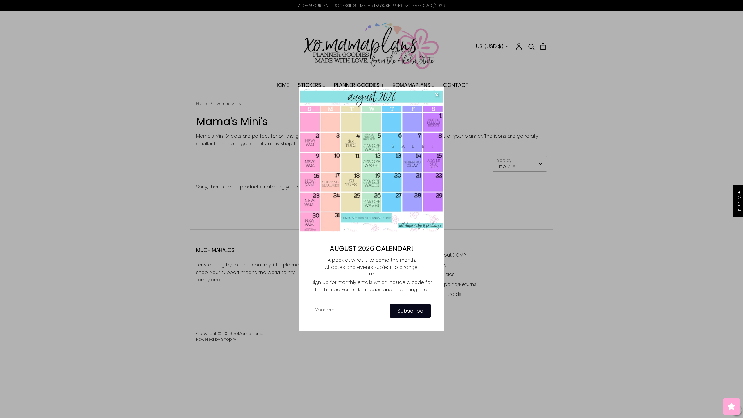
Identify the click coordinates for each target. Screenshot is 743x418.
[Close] (436, 94)
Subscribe (410, 310)
